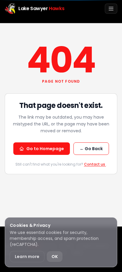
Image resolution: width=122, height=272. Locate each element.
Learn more (27, 257)
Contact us (95, 164)
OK (55, 257)
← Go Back (91, 149)
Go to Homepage (45, 149)
